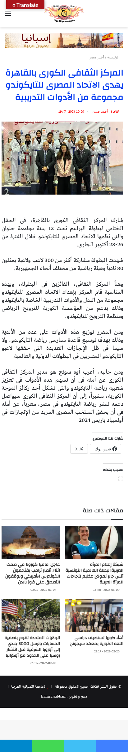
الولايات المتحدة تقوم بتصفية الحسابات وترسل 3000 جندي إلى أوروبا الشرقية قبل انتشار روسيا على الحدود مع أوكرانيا (32, 647)
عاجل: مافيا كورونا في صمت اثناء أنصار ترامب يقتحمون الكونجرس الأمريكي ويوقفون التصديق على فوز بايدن (32, 573)
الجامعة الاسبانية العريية (28, 686)
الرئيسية (113, 57)
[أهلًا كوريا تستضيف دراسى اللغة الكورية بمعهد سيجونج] (94, 615)
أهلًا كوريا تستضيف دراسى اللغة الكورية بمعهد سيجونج (96, 641)
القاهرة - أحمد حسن (106, 111)
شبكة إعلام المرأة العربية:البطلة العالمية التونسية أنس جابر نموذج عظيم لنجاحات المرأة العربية (94, 573)
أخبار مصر (96, 57)
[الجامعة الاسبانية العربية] (64, 13)
